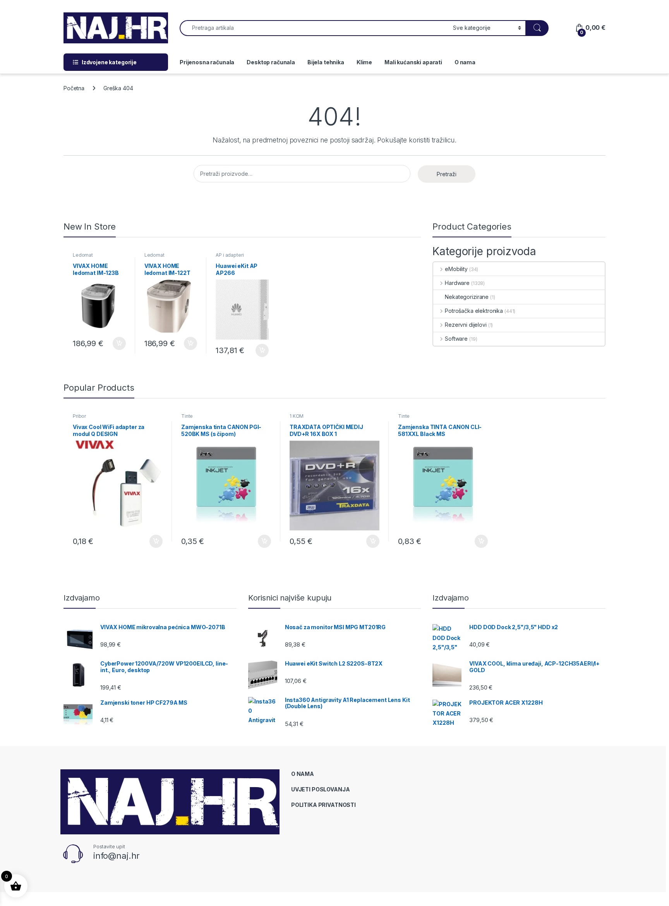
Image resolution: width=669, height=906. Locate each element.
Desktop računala (271, 62)
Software (456, 338)
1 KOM (297, 416)
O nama (465, 62)
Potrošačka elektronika (474, 310)
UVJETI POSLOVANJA (320, 789)
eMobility (456, 269)
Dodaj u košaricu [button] (115, 343)
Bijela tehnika (325, 62)
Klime (364, 62)
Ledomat (83, 255)
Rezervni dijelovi (465, 324)
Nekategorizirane (467, 296)
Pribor (79, 416)
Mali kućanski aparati (413, 62)
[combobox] (314, 28)
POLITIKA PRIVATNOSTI (323, 804)
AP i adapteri (230, 255)
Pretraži (446, 174)
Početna (73, 88)
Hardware (457, 283)
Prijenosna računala (207, 62)
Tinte (187, 416)
